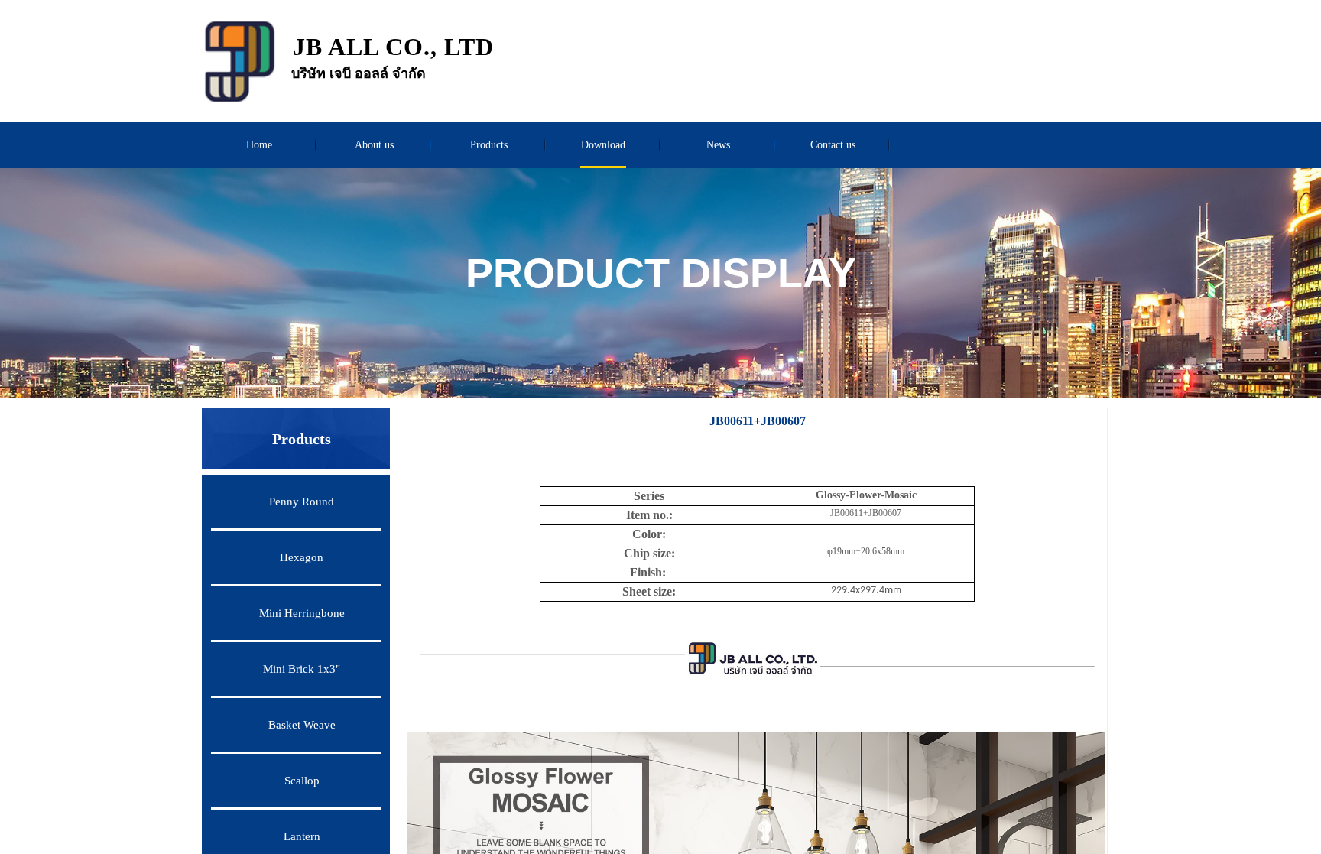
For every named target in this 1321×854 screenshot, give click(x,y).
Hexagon (301, 557)
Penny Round (301, 501)
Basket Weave (302, 725)
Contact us (832, 145)
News (718, 145)
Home (259, 145)
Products (489, 145)
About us (374, 145)
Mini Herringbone (302, 613)
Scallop (302, 780)
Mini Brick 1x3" (301, 669)
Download (603, 145)
